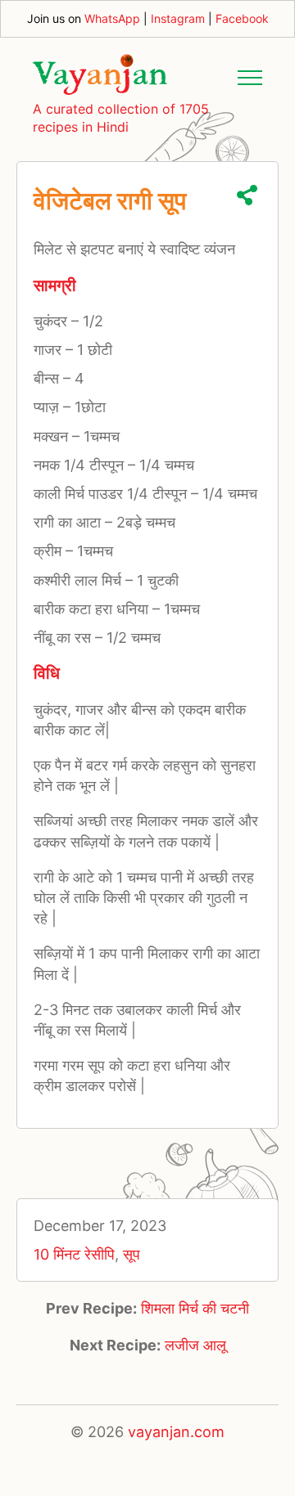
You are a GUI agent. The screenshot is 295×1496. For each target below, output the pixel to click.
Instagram (178, 18)
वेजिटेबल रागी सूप (110, 200)
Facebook (242, 18)
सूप (131, 1254)
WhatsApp (112, 18)
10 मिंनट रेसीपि (74, 1254)
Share (247, 195)
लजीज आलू (195, 1345)
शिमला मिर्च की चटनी (195, 1308)
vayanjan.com (176, 1431)
